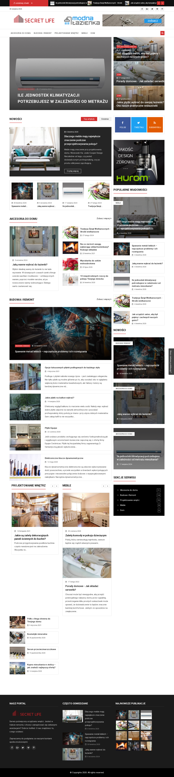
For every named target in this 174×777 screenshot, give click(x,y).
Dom (93, 33)
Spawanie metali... (20, 206)
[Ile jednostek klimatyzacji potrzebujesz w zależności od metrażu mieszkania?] (52, 3)
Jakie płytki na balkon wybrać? (59, 398)
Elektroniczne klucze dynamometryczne (64, 458)
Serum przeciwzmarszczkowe (94, 588)
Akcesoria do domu (21, 33)
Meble (85, 33)
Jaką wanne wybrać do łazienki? (29, 264)
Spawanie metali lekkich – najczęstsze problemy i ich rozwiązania (51, 351)
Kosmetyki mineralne (90, 572)
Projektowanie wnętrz (67, 33)
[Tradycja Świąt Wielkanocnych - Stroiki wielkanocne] (90, 3)
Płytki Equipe (51, 428)
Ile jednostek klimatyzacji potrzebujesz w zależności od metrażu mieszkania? (63, 101)
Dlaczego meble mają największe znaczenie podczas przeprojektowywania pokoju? (82, 140)
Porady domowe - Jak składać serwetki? (141, 81)
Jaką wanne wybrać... (46, 206)
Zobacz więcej (103, 218)
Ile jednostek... (69, 206)
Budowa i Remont (43, 33)
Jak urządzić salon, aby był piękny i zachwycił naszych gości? (138, 55)
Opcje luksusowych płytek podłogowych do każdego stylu (72, 367)
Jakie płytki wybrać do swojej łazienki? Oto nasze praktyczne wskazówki (140, 104)
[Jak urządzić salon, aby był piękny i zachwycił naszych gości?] (127, 3)
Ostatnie (105, 119)
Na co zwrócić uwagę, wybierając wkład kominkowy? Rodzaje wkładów (94, 247)
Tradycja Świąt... (95, 206)
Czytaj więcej (73, 171)
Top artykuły (89, 119)
